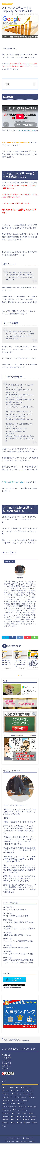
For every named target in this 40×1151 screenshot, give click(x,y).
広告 (14, 552)
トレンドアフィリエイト (10, 1106)
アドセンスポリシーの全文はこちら (15, 482)
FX (18, 1087)
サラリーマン (16, 1100)
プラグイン (17, 1110)
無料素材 (6, 1122)
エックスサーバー (8, 1097)
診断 (5, 1126)
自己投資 (28, 1122)
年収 (13, 1119)
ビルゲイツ (23, 1106)
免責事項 (28, 1138)
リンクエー (7, 1113)
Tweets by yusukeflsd (12, 987)
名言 (26, 1116)
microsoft (6, 1091)
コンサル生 (7, 1100)
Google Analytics (27, 1087)
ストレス (26, 1100)
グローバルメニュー (22, 1097)
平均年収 (6, 1119)
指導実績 (27, 1119)
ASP (12, 1087)
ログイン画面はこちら (26, 130)
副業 (13, 1116)
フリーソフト (33, 1106)
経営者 (20, 1122)
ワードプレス (16, 1113)
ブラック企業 (7, 1110)
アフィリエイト (17, 1094)
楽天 (34, 1119)
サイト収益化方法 (7, 3)
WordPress (21, 1091)
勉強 (19, 1116)
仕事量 (31, 1113)
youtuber (30, 1091)
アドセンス (7, 552)
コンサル (33, 1097)
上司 (25, 1113)
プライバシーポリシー (16, 1138)
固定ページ (33, 1116)
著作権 (35, 1122)
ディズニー (22, 1103)
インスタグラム (29, 1094)
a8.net (5, 1087)
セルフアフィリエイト (9, 1103)
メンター (26, 1110)
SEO (13, 1091)
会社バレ (6, 1116)
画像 (13, 1122)
